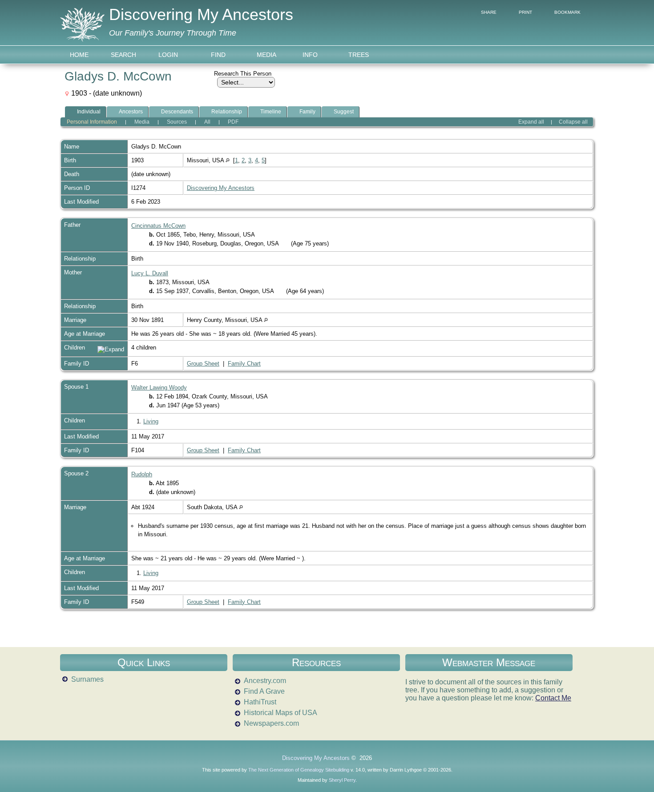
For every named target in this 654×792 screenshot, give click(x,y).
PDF (233, 122)
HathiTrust (260, 702)
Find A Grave (264, 691)
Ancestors (131, 112)
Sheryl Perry (342, 780)
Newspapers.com (271, 723)
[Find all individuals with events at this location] (228, 160)
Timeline (270, 112)
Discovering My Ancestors (201, 14)
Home (79, 54)
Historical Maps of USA (280, 712)
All (207, 122)
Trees (358, 54)
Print (525, 12)
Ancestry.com (265, 680)
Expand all (531, 122)
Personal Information (92, 122)
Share (489, 12)
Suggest (344, 112)
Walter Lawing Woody (159, 387)
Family (307, 112)
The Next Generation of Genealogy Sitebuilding (298, 769)
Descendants (177, 112)
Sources (177, 122)
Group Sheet (203, 363)
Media (266, 54)
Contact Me (553, 698)
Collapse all (573, 122)
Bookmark (567, 12)
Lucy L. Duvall (149, 273)
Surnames (87, 679)
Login (168, 54)
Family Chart (244, 363)
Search (123, 54)
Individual (89, 112)
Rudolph (141, 474)
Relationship (226, 112)
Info (310, 54)
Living (150, 421)
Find (218, 54)
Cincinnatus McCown (158, 225)
